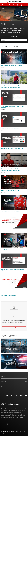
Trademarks (19, 426)
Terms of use (12, 426)
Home (2, 8)
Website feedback (5, 428)
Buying (2, 386)
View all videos (14, 36)
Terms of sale (4, 426)
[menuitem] (9, 4)
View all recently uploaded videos (8, 295)
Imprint (12, 428)
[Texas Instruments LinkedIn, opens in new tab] (16, 395)
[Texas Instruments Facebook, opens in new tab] (7, 395)
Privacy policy (19, 424)
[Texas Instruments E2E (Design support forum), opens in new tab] (21, 395)
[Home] (14, 2)
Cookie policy (11, 424)
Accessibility (4, 424)
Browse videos (14, 327)
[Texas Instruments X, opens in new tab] (11, 395)
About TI (3, 376)
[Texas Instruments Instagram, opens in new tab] (2, 395)
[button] (3, 4)
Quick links (3, 381)
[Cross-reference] (13, 4)
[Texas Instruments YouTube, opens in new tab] (26, 395)
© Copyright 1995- (6, 431)
